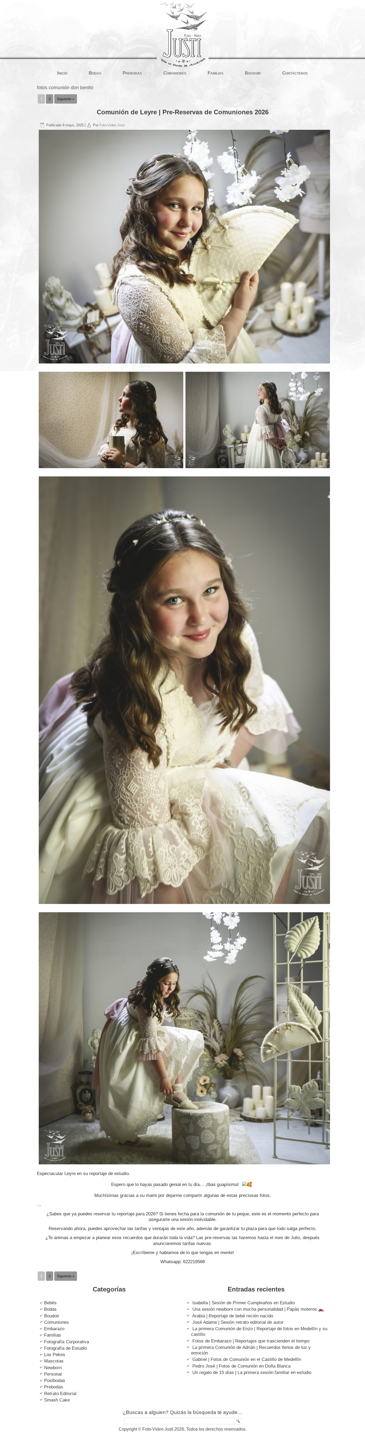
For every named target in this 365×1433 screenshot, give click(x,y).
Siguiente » (65, 99)
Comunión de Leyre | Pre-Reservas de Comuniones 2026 (183, 112)
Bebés (50, 1302)
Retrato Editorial (60, 1393)
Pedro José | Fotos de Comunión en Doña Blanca (241, 1366)
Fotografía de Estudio (65, 1348)
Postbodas (54, 1380)
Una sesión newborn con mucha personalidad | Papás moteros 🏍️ (258, 1309)
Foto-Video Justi (112, 125)
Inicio (62, 73)
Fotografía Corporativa (66, 1341)
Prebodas (132, 73)
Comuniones (174, 73)
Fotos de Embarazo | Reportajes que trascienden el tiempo (250, 1341)
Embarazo (54, 1328)
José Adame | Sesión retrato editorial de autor (238, 1322)
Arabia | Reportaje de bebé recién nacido (232, 1315)
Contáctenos (295, 73)
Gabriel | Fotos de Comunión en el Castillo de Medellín (246, 1359)
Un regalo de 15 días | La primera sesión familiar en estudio (251, 1372)
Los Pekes (54, 1354)
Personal (53, 1374)
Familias (215, 73)
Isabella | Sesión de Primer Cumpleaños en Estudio (243, 1302)
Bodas (95, 73)
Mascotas (54, 1361)
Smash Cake (57, 1400)
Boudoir (253, 73)
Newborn (53, 1367)
